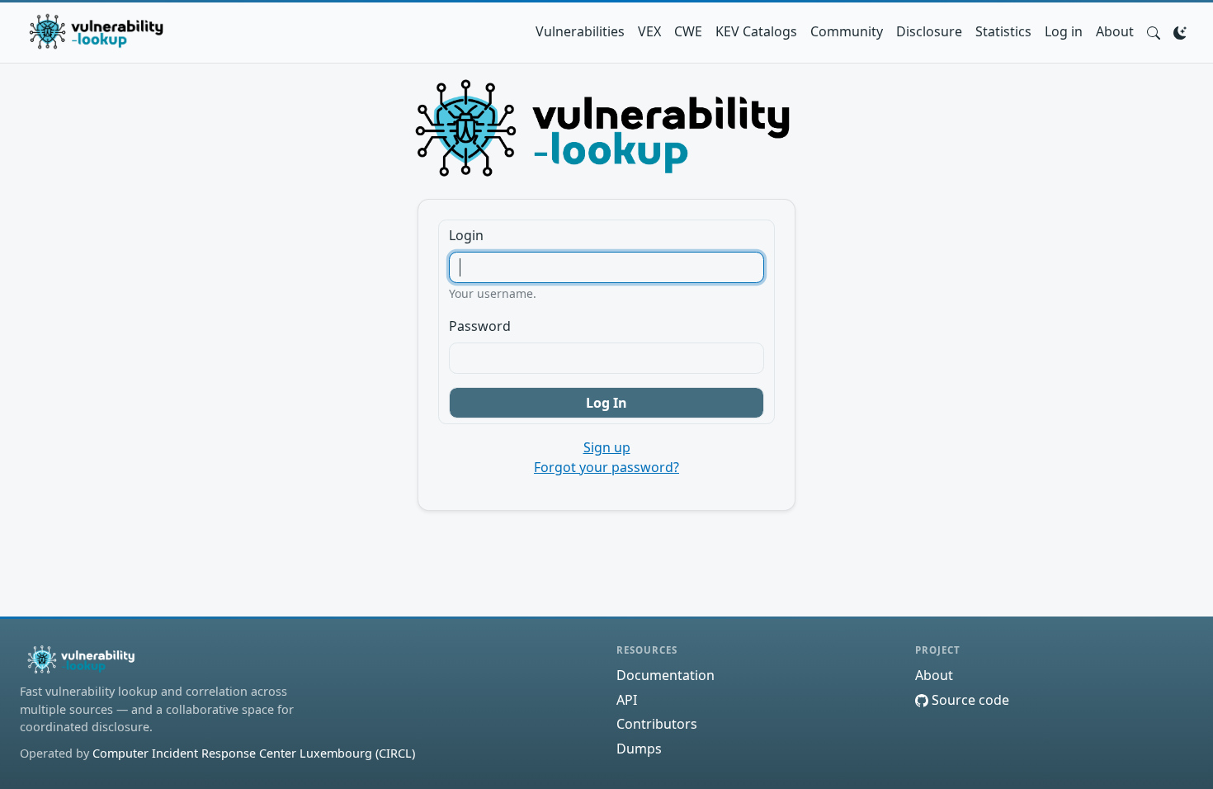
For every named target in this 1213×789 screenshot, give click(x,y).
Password (480, 326)
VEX (649, 31)
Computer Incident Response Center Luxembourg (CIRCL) (253, 753)
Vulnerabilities (580, 31)
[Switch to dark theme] (1180, 31)
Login (466, 235)
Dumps (639, 748)
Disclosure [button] (929, 31)
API (626, 700)
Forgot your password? (606, 467)
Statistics (1003, 31)
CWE (688, 31)
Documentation (665, 675)
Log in (1064, 31)
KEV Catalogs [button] (756, 31)
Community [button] (846, 31)
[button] (1153, 31)
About (1115, 31)
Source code (968, 700)
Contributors (656, 724)
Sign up (606, 447)
